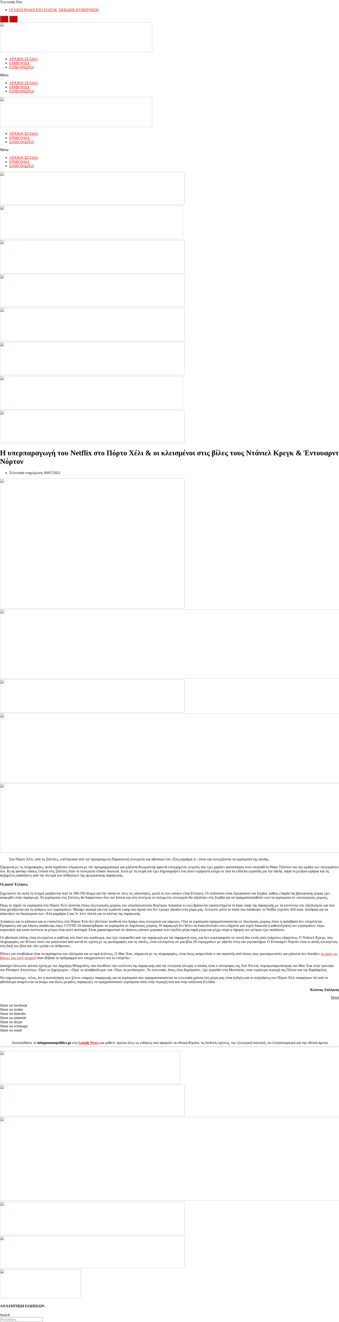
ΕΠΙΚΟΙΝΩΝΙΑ (21, 67)
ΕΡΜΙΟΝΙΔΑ (19, 63)
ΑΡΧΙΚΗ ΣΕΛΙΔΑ (23, 59)
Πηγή (335, 997)
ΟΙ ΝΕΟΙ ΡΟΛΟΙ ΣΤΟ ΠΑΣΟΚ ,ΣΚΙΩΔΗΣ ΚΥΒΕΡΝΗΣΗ (54, 10)
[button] (169, 75)
